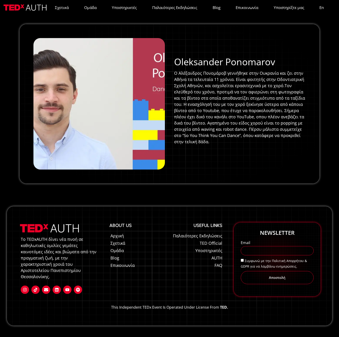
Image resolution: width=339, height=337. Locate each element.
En (321, 7)
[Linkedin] (57, 290)
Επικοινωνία (247, 7)
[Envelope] (46, 290)
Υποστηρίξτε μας (289, 7)
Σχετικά (62, 7)
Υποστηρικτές (124, 7)
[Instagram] (25, 290)
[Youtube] (67, 290)
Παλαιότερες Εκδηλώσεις (174, 7)
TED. (224, 307)
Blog (216, 7)
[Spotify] (78, 290)
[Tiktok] (35, 290)
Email (245, 243)
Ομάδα (90, 7)
